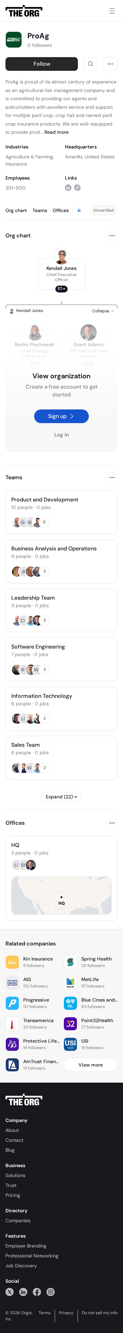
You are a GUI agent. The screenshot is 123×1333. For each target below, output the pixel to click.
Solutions (15, 1175)
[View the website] (77, 187)
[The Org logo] (23, 1100)
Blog (10, 1150)
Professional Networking (31, 1256)
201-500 (15, 188)
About (12, 1130)
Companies (17, 1220)
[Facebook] (37, 1292)
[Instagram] (50, 1292)
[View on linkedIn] (68, 187)
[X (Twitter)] (9, 1292)
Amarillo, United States (89, 157)
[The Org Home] (23, 11)
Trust (10, 1185)
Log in (61, 434)
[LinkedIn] (23, 1292)
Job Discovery (21, 1266)
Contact (14, 1140)
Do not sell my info (100, 1313)
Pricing (12, 1195)
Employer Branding (25, 1246)
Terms (45, 1313)
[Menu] (112, 10)
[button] (61, 274)
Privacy (66, 1313)
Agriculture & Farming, (29, 157)
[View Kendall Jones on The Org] (61, 256)
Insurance (16, 164)
